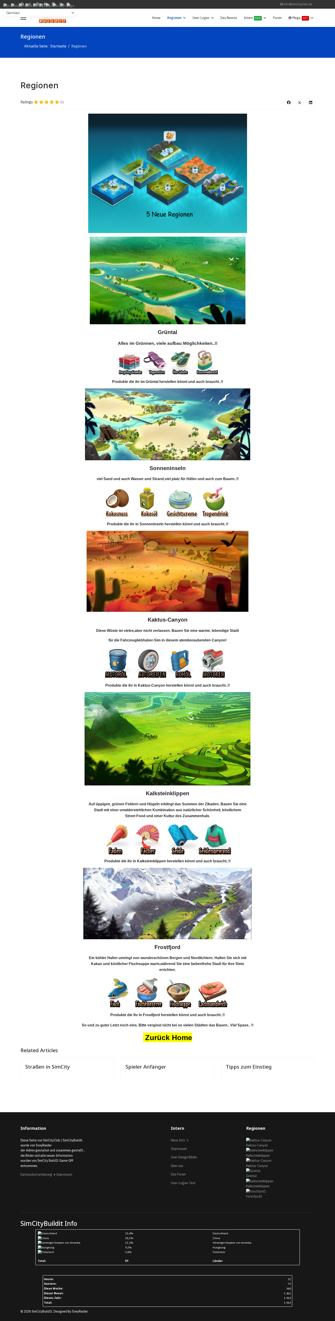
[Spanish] (56, 6)
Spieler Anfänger (146, 1066)
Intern (252, 18)
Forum (277, 18)
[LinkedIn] (310, 102)
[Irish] (71, 6)
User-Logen (201, 18)
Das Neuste (229, 18)
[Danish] (15, 6)
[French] (22, 6)
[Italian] (36, 6)
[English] (7, 6)
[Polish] (49, 6)
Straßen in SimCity (47, 1066)
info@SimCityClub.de (298, 4)
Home (156, 18)
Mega (300, 18)
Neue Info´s (179, 1140)
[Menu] (23, 18)
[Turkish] (63, 6)
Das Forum (178, 1174)
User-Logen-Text (183, 1183)
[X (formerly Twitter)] (300, 102)
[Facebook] (289, 102)
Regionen (174, 18)
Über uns (177, 1166)
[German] (29, 6)
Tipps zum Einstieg (249, 1066)
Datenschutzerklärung (37, 1174)
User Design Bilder (184, 1157)
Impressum (64, 1174)
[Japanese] (42, 6)
